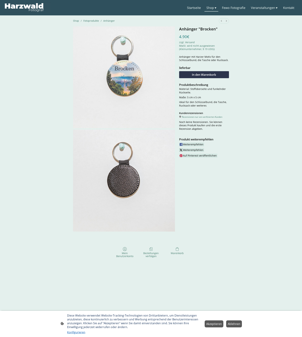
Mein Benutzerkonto (124, 254)
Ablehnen (234, 324)
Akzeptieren (214, 324)
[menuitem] (221, 20)
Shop (76, 20)
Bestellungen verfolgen (151, 254)
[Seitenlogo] (27, 8)
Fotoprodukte (91, 20)
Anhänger (109, 20)
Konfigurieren (76, 332)
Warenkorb (177, 253)
